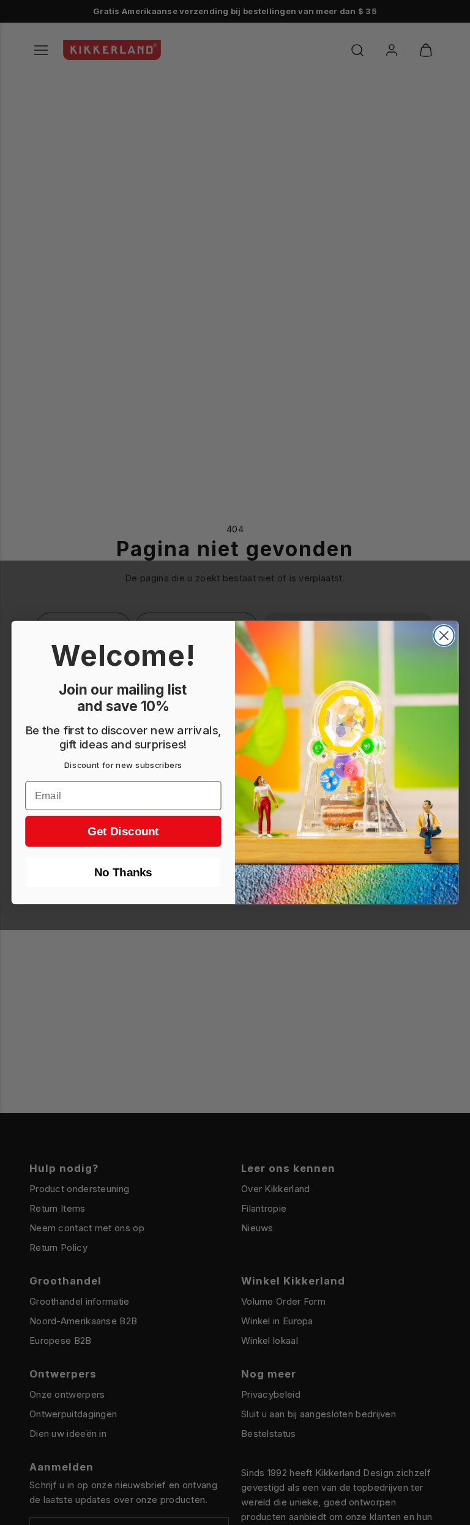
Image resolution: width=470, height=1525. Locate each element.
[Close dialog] (444, 635)
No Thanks (123, 873)
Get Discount (123, 831)
